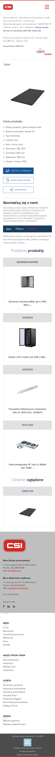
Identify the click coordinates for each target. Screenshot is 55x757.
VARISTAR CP (44, 24)
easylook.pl (8, 670)
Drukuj (7, 64)
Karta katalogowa (20, 180)
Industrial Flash (10, 695)
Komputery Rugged (12, 699)
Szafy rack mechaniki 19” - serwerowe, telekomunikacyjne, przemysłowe (26, 20)
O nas (6, 627)
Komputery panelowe (13, 685)
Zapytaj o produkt (21, 171)
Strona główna (10, 17)
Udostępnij (20, 190)
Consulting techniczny (13, 634)
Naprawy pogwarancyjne (14, 724)
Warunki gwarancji (11, 720)
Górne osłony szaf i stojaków (18, 27)
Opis (8, 228)
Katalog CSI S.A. (10, 705)
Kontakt (32, 228)
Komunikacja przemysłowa (15, 702)
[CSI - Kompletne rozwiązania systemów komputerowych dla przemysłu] (14, 545)
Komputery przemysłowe (14, 688)
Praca (5, 641)
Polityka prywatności (27, 751)
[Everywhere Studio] (27, 742)
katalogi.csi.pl (9, 666)
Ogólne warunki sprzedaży (27, 755)
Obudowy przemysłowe (31, 17)
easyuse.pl (8, 663)
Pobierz (20, 228)
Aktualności (8, 631)
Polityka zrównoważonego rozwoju (28, 748)
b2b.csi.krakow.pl (11, 660)
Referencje (8, 638)
